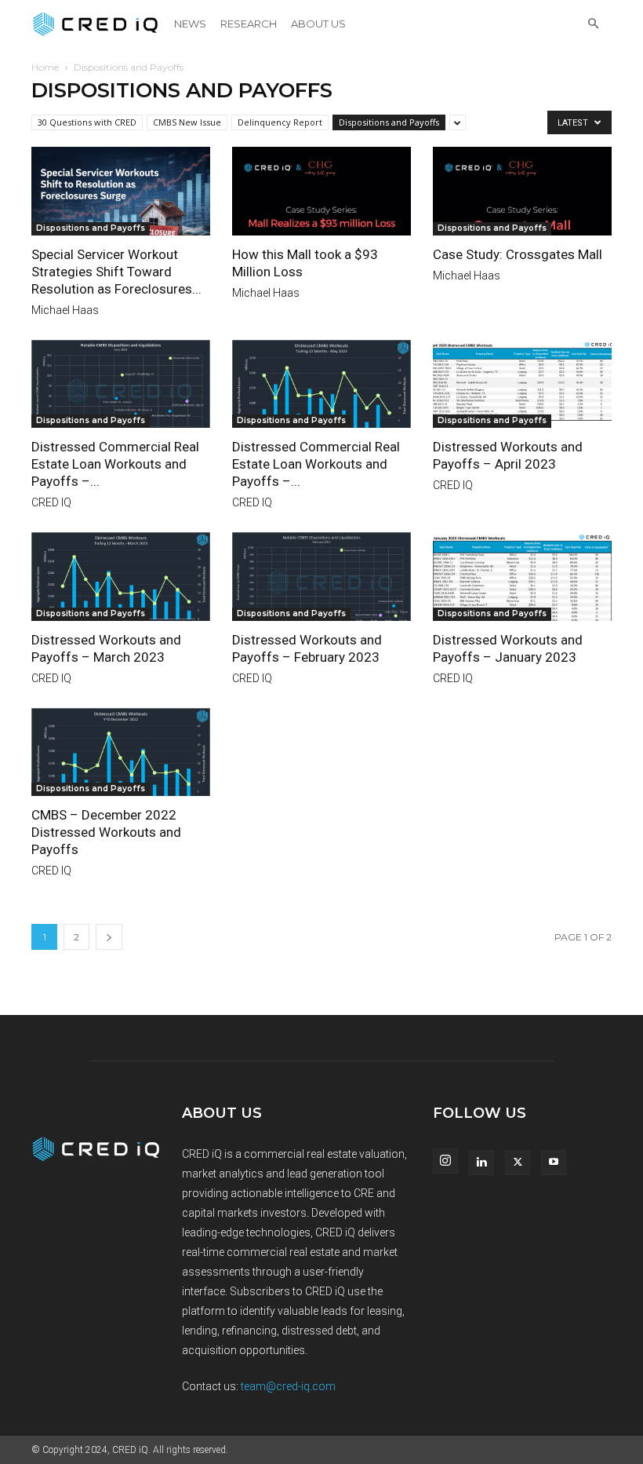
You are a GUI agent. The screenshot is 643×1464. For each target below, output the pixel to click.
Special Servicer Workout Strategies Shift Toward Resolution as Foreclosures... (116, 271)
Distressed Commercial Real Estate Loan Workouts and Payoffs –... (115, 464)
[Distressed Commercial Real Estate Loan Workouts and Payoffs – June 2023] (120, 384)
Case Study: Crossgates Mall (517, 254)
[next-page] (109, 937)
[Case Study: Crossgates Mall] (522, 191)
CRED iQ (51, 502)
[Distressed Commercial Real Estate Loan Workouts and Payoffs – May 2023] (321, 384)
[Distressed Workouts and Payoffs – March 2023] (120, 576)
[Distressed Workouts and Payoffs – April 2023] (522, 384)
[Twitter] (517, 1162)
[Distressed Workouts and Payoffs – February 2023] (321, 576)
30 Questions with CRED (87, 122)
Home (45, 67)
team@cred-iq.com (288, 1386)
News (190, 23)
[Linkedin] (481, 1162)
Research (248, 23)
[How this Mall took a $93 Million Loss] (321, 191)
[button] (593, 23)
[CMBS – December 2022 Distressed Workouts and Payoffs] (120, 752)
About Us (318, 23)
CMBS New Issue (187, 122)
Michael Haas (65, 310)
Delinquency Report (280, 122)
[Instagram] (445, 1161)
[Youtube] (553, 1162)
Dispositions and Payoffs (389, 122)
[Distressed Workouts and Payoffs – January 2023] (522, 576)
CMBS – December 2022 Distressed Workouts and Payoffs (106, 832)
